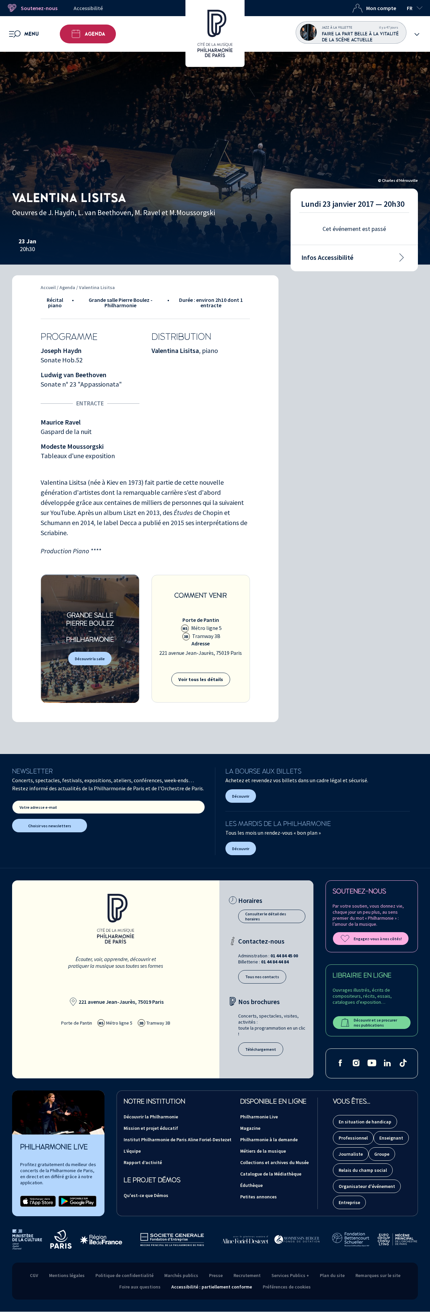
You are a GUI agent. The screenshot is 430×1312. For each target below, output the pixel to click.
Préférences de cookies (287, 1287)
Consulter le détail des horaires (265, 916)
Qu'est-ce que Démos (146, 1195)
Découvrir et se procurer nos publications (375, 1023)
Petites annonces (258, 1197)
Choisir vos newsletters (49, 825)
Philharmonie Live (259, 1117)
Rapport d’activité (143, 1162)
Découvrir (240, 796)
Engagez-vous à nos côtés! (378, 938)
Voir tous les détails (200, 679)
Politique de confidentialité (124, 1275)
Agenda (95, 34)
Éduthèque (251, 1185)
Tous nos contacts (262, 976)
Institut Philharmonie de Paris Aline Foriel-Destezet (177, 1140)
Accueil (48, 287)
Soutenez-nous (39, 8)
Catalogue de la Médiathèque (270, 1174)
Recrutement (247, 1275)
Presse (216, 1275)
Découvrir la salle (90, 658)
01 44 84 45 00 (284, 956)
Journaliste (351, 1154)
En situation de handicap (365, 1122)
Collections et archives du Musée (274, 1162)
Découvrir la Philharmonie (151, 1117)
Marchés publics (181, 1275)
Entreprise (349, 1202)
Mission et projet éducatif (151, 1128)
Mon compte (381, 8)
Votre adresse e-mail (38, 807)
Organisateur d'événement (367, 1186)
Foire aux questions (140, 1287)
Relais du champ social (363, 1170)
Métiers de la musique (263, 1151)
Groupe (381, 1154)
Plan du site (332, 1275)
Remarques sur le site (377, 1275)
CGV (34, 1275)
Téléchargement (260, 1049)
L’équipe (132, 1151)
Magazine (250, 1128)
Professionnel (353, 1138)
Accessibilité (88, 8)
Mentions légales (67, 1275)
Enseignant (391, 1138)
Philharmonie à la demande (269, 1140)
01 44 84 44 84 (275, 962)
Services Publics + (290, 1275)
